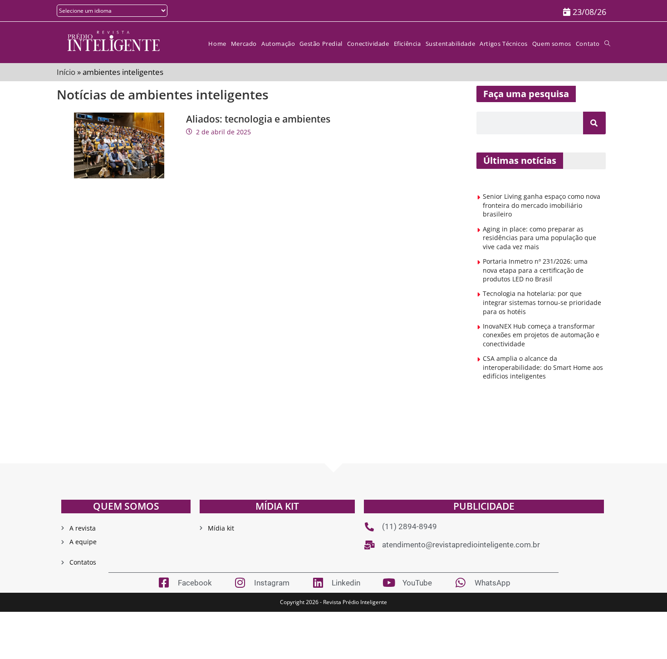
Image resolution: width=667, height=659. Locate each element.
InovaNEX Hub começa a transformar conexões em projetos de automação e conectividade (541, 335)
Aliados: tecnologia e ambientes (258, 119)
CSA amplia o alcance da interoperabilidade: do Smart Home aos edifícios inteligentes (543, 367)
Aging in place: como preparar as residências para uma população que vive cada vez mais (539, 238)
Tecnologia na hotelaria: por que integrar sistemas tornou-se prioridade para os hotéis (542, 302)
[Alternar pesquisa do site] (607, 44)
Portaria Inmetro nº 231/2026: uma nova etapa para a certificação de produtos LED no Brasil (535, 270)
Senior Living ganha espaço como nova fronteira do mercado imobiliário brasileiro (541, 205)
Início (66, 72)
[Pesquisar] (594, 123)
